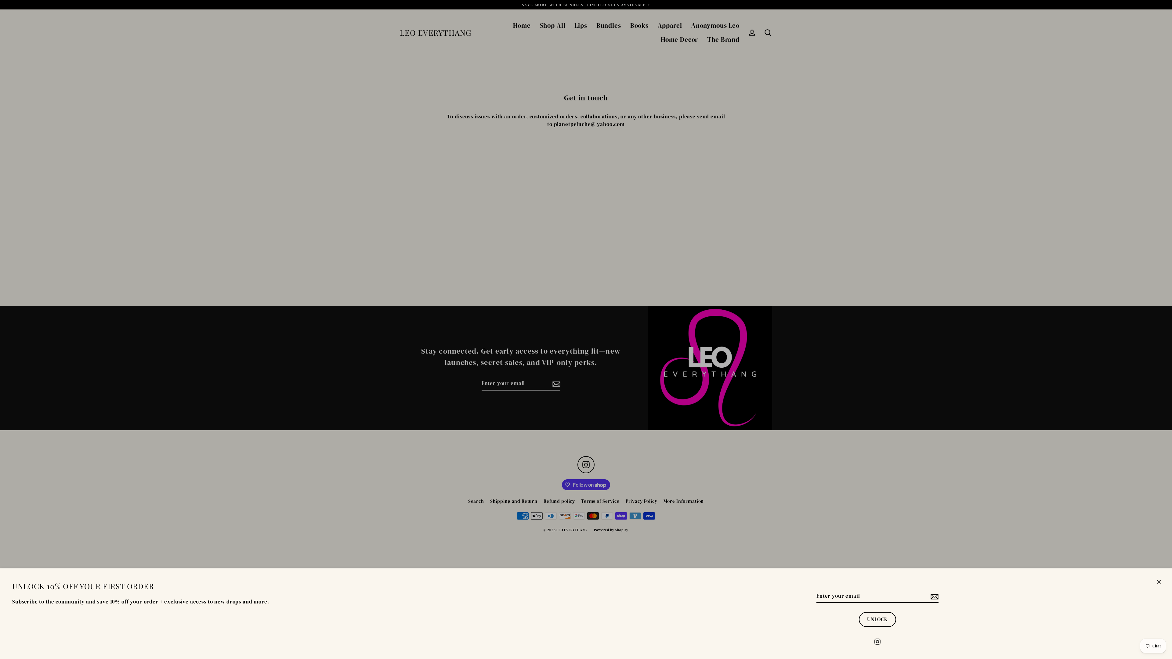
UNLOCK (877, 619)
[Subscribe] (934, 596)
